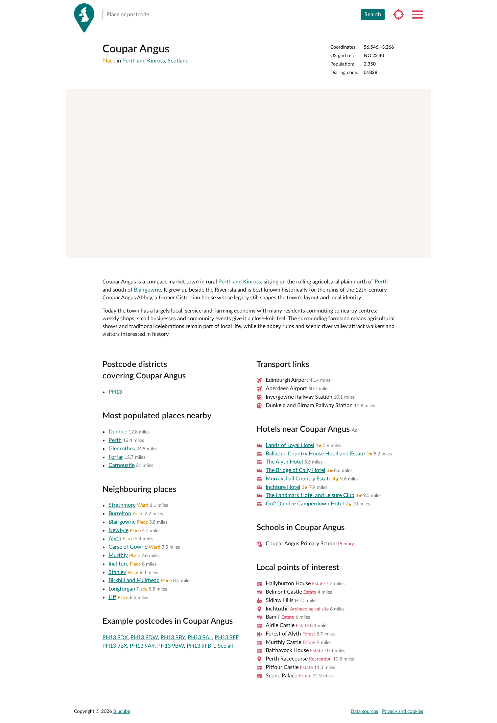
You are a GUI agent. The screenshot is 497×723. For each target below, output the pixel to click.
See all (225, 646)
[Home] (84, 17)
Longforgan (122, 589)
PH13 (115, 392)
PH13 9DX (115, 637)
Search (372, 14)
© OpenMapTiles (360, 250)
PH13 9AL (200, 637)
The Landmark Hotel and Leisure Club (310, 495)
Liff (112, 597)
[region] (248, 173)
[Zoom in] (423, 97)
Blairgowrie (147, 290)
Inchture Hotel (283, 487)
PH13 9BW (170, 646)
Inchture (118, 564)
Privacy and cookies (402, 711)
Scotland (178, 61)
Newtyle (118, 530)
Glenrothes (122, 448)
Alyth (115, 538)
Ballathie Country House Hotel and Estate (315, 453)
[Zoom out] (423, 107)
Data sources (364, 711)
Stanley (117, 572)
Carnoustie (122, 465)
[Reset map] (423, 120)
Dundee (118, 431)
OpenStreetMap (405, 250)
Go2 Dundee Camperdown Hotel (305, 503)
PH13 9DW (144, 637)
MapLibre (310, 250)
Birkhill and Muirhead (134, 580)
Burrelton (120, 513)
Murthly (118, 555)
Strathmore (122, 505)
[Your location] (398, 14)
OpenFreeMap (333, 250)
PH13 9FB (199, 646)
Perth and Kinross (143, 61)
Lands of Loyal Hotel (290, 445)
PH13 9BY (173, 637)
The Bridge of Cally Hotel (295, 470)
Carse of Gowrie (128, 547)
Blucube (121, 711)
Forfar (116, 457)
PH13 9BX (114, 646)
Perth (381, 281)
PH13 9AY (142, 646)
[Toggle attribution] (424, 250)
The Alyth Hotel (284, 462)
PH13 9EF (226, 637)
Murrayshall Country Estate (298, 478)
